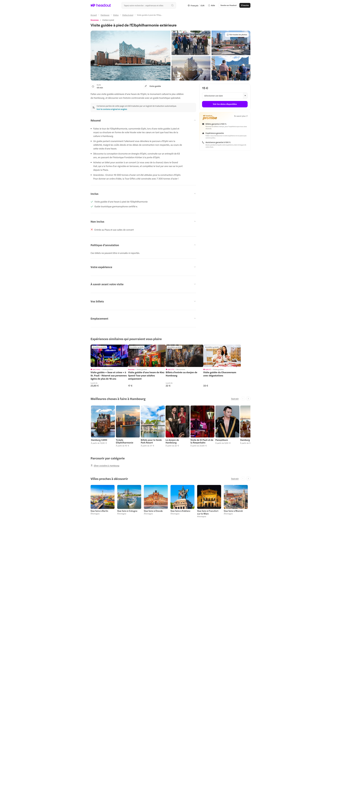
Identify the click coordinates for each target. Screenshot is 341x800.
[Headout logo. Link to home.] (101, 5)
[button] (130, 55)
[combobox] (149, 5)
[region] (109, 356)
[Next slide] (248, 398)
